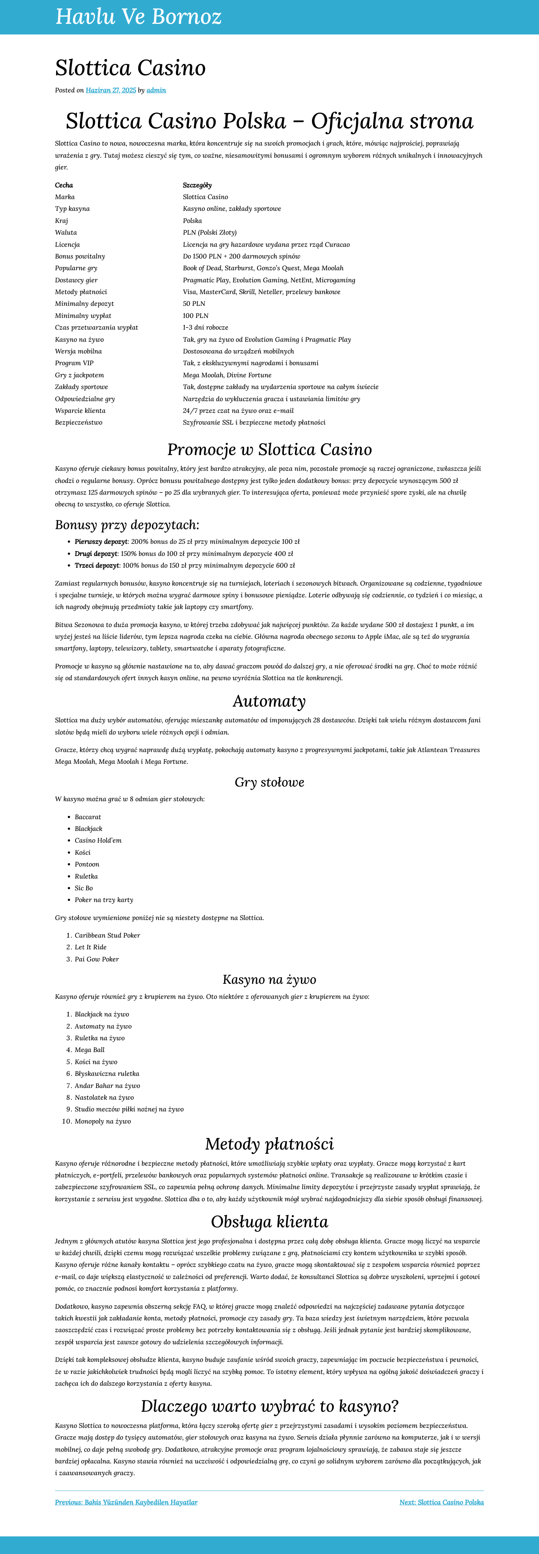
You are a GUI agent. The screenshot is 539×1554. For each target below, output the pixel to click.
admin (156, 90)
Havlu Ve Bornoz (138, 16)
